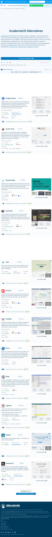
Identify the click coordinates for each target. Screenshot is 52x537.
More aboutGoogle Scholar (40, 115)
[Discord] (1, 532)
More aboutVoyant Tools (41, 146)
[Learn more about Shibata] (3, 435)
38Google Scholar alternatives (6, 110)
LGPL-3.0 (11, 226)
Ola (9, 511)
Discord (36, 515)
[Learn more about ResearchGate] (3, 180)
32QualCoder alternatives (5, 222)
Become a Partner (4, 527)
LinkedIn (21, 517)
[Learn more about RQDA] (3, 377)
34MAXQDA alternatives (5, 329)
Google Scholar (12, 45)
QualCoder (30, 47)
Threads (11, 517)
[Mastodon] (6, 532)
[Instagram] (12, 532)
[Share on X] (5, 62)
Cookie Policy (3, 524)
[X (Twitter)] (3, 532)
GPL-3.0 (11, 144)
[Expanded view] (46, 69)
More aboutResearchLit (41, 480)
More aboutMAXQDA (41, 336)
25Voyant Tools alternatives (6, 140)
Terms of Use (3, 521)
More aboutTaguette (40, 422)
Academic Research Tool (16, 114)
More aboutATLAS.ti (41, 307)
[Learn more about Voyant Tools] (3, 129)
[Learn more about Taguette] (3, 406)
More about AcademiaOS (25, 58)
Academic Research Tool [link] (34, 72)
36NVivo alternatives (5, 359)
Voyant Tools (14, 47)
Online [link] (12, 72)
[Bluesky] (8, 532)
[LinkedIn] (15, 532)
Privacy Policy (3, 523)
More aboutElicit (40, 279)
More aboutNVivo (40, 365)
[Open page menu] (50, 1)
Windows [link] (16, 72)
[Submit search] (30, 1)
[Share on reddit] (7, 62)
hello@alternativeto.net (27, 515)
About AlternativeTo (5, 526)
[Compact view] (47, 69)
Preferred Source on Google (6, 529)
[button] (41, 102)
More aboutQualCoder (40, 228)
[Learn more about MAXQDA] (3, 319)
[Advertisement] (26, 18)
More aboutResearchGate (40, 197)
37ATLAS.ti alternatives (5, 299)
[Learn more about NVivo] (3, 348)
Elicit (37, 47)
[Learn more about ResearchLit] (3, 464)
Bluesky (7, 517)
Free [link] (20, 72)
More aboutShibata (41, 452)
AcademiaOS (4, 36)
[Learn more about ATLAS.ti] (3, 291)
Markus (13, 511)
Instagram (16, 517)
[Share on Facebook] (2, 62)
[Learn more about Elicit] (3, 262)
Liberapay (3, 518)
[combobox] (37, 2)
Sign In (48, 1)
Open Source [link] (25, 72)
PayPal (7, 518)
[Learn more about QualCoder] (3, 211)
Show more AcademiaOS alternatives (26, 493)
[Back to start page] (2, 2)
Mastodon (4, 517)
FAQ (1, 520)
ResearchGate (22, 47)
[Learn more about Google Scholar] (3, 99)
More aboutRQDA (40, 393)
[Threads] (10, 532)
